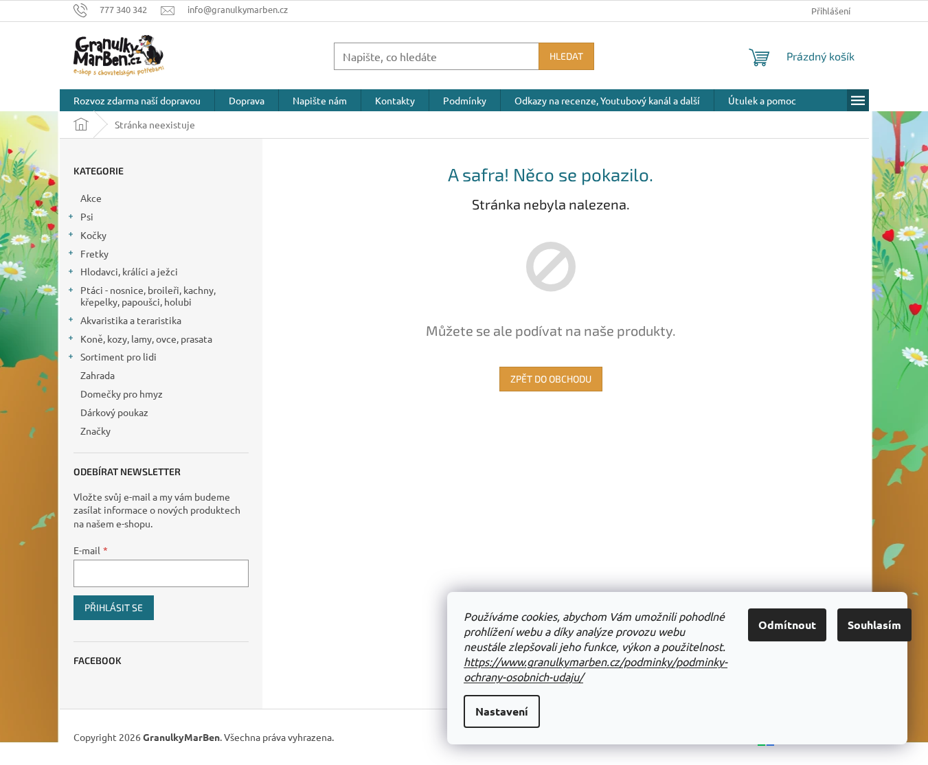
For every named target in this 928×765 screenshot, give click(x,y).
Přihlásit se (113, 607)
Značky (95, 430)
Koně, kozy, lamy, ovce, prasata (146, 338)
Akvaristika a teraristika (130, 320)
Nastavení (501, 711)
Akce (91, 198)
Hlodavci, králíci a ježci (129, 271)
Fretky (94, 253)
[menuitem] (137, 100)
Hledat (566, 56)
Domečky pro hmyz (121, 393)
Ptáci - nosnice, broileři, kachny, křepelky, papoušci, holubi (148, 296)
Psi (86, 216)
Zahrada (97, 375)
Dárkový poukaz (114, 412)
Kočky (93, 235)
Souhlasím (874, 624)
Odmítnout (787, 624)
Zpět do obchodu (550, 379)
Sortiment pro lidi (118, 356)
